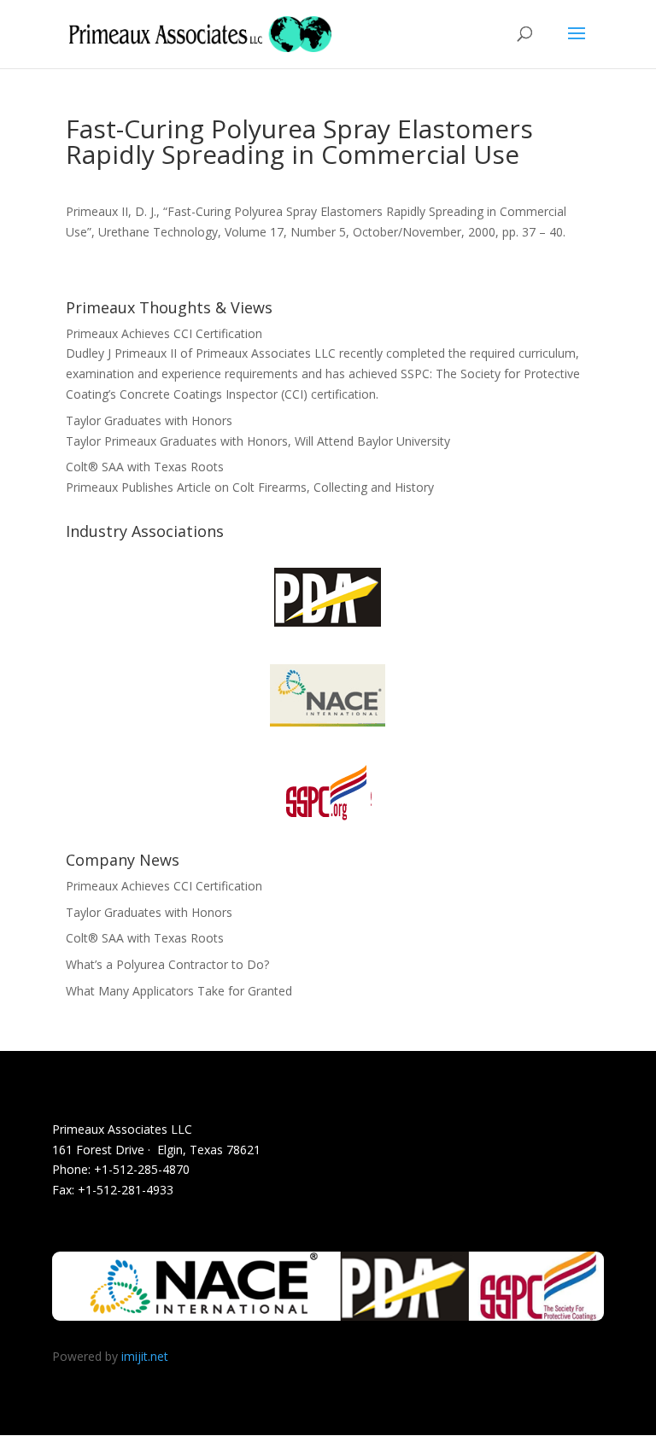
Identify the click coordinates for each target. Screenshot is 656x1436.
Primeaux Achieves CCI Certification (164, 333)
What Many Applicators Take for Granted (179, 991)
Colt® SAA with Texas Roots (145, 466)
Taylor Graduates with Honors (149, 420)
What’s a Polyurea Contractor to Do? (167, 964)
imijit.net (144, 1356)
